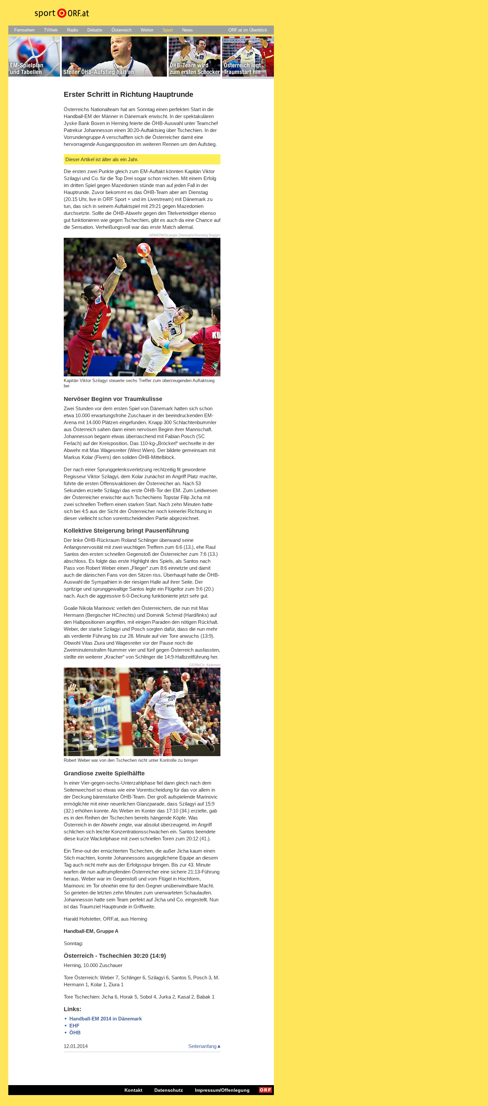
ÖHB (75, 1032)
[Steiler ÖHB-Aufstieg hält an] (114, 57)
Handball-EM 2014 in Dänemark (105, 1018)
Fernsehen (24, 30)
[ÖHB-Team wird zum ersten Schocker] (194, 57)
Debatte (94, 30)
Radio (72, 30)
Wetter (147, 30)
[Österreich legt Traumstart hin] (248, 57)
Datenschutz (168, 1090)
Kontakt (133, 1090)
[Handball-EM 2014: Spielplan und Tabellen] (34, 57)
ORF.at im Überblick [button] (247, 30)
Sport (168, 30)
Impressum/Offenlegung (222, 1090)
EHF (74, 1025)
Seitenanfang (202, 1046)
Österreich (121, 30)
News (187, 30)
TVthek (51, 30)
